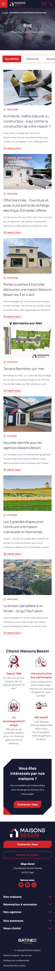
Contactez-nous (27, 804)
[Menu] (4, 4)
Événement (32, 58)
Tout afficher (12, 58)
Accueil (5, 12)
